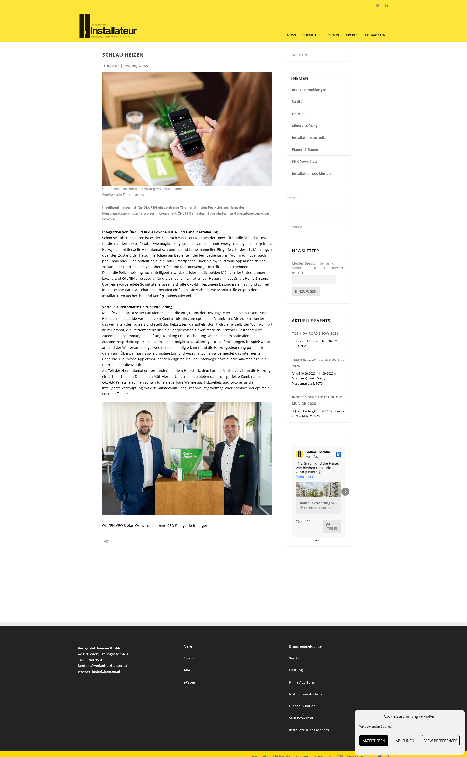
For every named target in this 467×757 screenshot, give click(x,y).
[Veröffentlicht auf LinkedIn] (338, 454)
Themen (309, 35)
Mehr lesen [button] (305, 476)
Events (333, 35)
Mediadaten (375, 35)
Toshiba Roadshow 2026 (315, 333)
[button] (292, 492)
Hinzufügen (306, 291)
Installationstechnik (308, 137)
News (291, 35)
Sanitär (298, 101)
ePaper (352, 35)
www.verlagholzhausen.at (99, 671)
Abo (187, 670)
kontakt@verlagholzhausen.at (103, 665)
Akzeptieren (374, 740)
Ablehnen (405, 740)
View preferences (440, 740)
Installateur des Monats (312, 173)
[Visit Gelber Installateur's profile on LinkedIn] (300, 454)
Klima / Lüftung (304, 125)
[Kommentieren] (307, 526)
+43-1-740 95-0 (90, 660)
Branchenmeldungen (309, 89)
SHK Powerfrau (304, 161)
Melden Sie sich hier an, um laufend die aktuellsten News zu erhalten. (318, 267)
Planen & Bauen (305, 149)
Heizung (130, 65)
